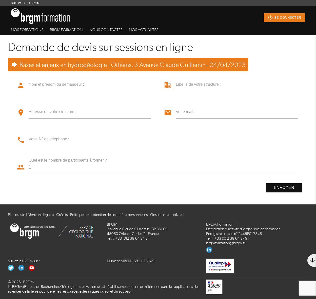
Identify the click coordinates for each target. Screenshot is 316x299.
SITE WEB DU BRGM (25, 3)
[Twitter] (13, 269)
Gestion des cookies (166, 214)
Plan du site (16, 214)
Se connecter (284, 17)
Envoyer (284, 187)
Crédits (62, 214)
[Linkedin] (211, 251)
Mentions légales (41, 214)
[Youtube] (33, 269)
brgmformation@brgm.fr (225, 243)
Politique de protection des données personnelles (109, 214)
